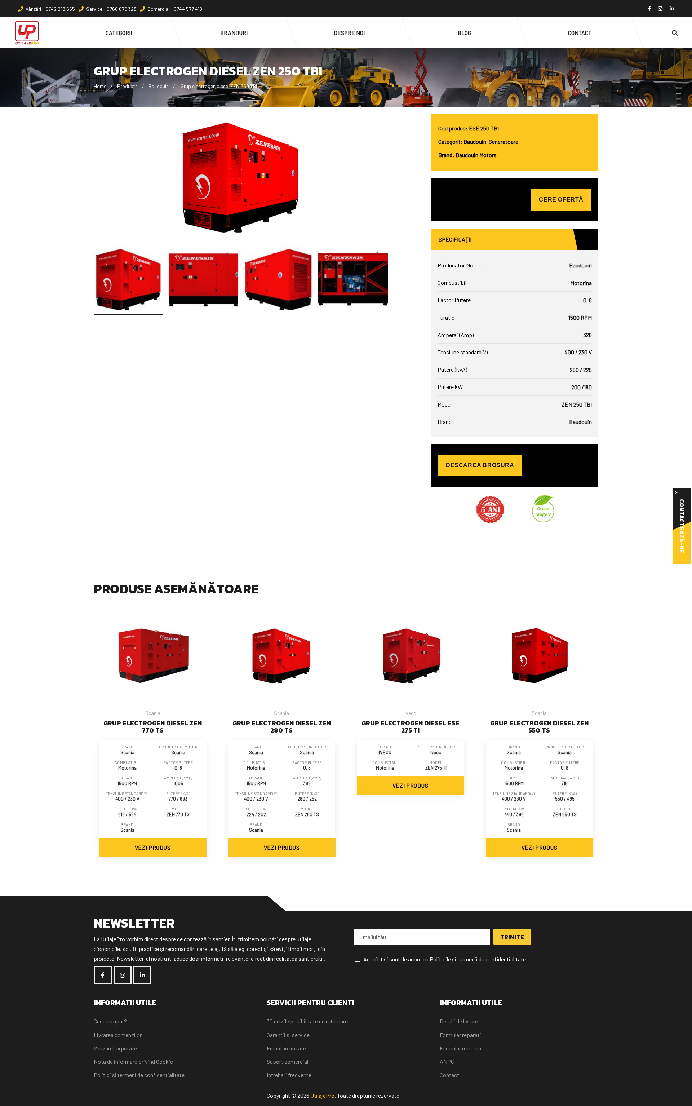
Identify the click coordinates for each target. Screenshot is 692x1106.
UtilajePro (322, 1095)
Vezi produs (153, 847)
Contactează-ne (682, 526)
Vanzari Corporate (115, 1048)
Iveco (410, 713)
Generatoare (503, 141)
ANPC (447, 1061)
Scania (152, 713)
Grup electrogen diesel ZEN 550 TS (539, 726)
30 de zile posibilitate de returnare (307, 1021)
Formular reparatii (461, 1034)
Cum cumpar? (110, 1021)
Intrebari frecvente (289, 1074)
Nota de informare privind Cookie (133, 1061)
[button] (382, 277)
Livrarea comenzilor (118, 1034)
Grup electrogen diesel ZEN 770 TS (152, 726)
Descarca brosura (480, 465)
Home (100, 86)
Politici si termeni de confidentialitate (139, 1074)
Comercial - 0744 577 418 (174, 9)
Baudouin (158, 86)
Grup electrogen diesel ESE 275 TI (410, 726)
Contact (449, 1074)
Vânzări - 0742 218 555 (50, 9)
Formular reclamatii (463, 1048)
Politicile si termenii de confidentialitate (478, 959)
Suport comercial (287, 1061)
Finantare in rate (286, 1048)
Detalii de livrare (459, 1021)
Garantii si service (288, 1034)
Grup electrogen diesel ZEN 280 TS (281, 726)
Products (127, 86)
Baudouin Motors (476, 154)
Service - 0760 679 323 (111, 9)
